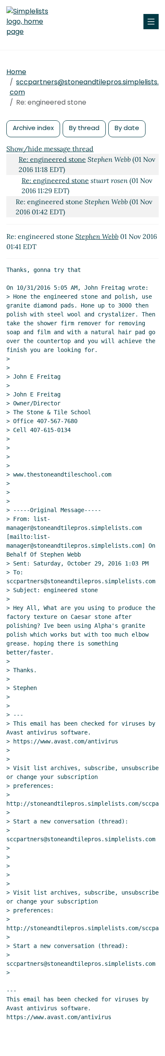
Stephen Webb (96, 236)
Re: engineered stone (52, 159)
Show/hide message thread (50, 148)
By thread (84, 127)
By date (127, 127)
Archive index (33, 127)
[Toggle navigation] (151, 21)
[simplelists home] (31, 21)
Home (16, 72)
